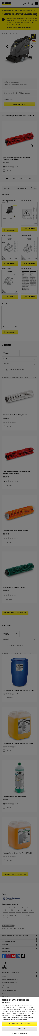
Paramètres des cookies (20, 1033)
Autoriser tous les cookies (19, 1024)
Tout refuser (19, 1029)
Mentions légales (21, 1019)
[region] (19, 1016)
